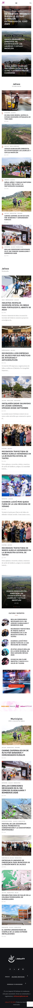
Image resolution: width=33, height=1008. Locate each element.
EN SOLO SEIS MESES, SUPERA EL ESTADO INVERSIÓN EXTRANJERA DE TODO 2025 (15, 18)
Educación (5, 927)
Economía (8, 9)
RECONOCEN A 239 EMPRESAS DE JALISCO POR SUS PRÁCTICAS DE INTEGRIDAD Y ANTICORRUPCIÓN (16, 356)
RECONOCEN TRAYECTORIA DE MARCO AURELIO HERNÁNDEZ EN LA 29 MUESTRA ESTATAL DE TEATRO (16, 454)
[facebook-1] (10, 969)
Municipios (13, 213)
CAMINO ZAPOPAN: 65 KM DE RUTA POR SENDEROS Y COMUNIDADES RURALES (15, 752)
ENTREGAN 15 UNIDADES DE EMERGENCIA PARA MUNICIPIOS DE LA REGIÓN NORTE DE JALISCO (16, 862)
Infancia (7, 62)
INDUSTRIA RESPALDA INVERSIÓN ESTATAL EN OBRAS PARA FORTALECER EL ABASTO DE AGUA (16, 306)
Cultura (4, 448)
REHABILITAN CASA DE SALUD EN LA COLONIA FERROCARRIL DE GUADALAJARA (16, 897)
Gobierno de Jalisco (8, 858)
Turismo (19, 213)
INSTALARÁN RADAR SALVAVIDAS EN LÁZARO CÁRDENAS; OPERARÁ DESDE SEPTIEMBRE (16, 405)
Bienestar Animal (7, 821)
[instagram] (23, 969)
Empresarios (9, 300)
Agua (3, 300)
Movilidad (10, 400)
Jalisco (16, 9)
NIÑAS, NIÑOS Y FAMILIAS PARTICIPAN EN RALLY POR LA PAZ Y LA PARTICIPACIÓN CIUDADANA (16, 69)
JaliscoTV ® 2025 (10, 1002)
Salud (16, 892)
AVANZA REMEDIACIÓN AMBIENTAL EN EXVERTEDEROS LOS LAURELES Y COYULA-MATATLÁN (14, 44)
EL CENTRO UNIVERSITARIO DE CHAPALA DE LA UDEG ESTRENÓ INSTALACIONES (14, 932)
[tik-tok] (19, 969)
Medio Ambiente (17, 35)
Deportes (7, 247)
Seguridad (17, 400)
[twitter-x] (14, 969)
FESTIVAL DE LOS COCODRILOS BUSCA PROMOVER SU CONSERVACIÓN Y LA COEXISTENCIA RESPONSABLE (16, 827)
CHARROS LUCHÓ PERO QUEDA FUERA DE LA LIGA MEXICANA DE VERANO (16, 504)
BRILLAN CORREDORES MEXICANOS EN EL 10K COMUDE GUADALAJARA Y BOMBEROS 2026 (14, 789)
